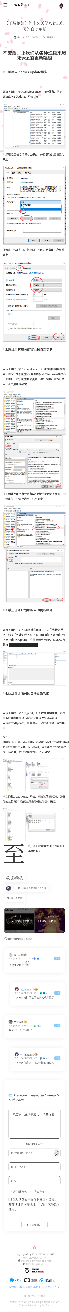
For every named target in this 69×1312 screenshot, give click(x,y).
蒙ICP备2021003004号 (34, 1257)
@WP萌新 (22, 1062)
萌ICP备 (30, 1264)
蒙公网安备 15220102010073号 (36, 1261)
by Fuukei (44, 1305)
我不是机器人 (20, 1191)
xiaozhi (20, 37)
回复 (57, 958)
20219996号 (40, 1264)
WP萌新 (18, 1022)
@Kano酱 (21, 997)
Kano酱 (18, 955)
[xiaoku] (27, 964)
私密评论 (39, 1191)
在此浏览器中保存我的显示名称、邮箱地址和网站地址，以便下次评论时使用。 (34, 1204)
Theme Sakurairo (28, 1305)
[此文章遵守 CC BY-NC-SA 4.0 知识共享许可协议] (14, 878)
